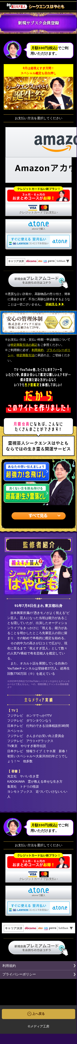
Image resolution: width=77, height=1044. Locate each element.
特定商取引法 (25, 355)
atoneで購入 (38, 229)
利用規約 (38, 350)
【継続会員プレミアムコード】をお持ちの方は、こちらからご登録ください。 (38, 281)
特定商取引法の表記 (24, 344)
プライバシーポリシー (19, 974)
